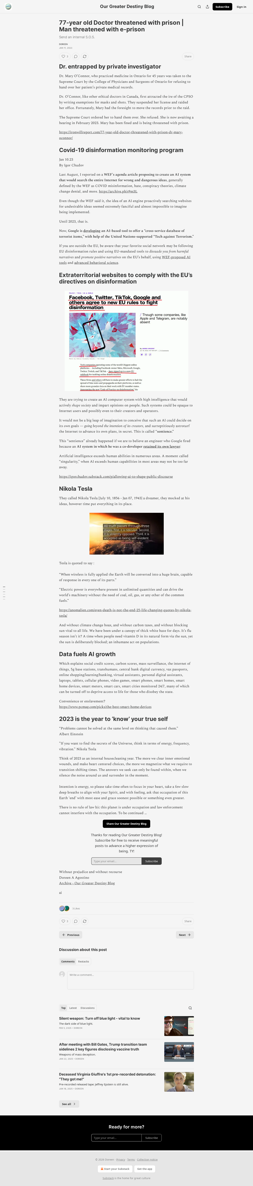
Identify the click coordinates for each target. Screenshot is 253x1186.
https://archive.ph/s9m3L (118, 191)
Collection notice (147, 1159)
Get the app (144, 1169)
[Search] (199, 6)
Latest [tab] (73, 1008)
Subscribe (222, 7)
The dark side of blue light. (76, 1023)
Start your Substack (116, 1169)
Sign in (241, 7)
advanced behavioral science (96, 262)
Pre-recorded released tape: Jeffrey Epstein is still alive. (94, 1084)
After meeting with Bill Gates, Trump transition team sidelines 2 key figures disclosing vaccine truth (103, 1046)
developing (91, 231)
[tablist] (75, 961)
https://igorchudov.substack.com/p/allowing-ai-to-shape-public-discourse (116, 476)
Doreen (63, 44)
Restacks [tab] (83, 961)
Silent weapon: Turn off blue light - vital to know (99, 1018)
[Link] (54, 66)
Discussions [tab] (87, 1008)
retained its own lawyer (161, 446)
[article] (126, 1026)
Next (182, 935)
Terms (131, 1159)
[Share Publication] (207, 6)
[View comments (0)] (75, 56)
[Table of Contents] (4, 593)
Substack (108, 1178)
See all (66, 1104)
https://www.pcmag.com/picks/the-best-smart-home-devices (105, 707)
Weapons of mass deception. (77, 1054)
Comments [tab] (67, 961)
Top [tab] (63, 1008)
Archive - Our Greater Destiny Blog (87, 883)
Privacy (120, 1159)
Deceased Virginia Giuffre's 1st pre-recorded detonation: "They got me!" (107, 1076)
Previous (73, 935)
